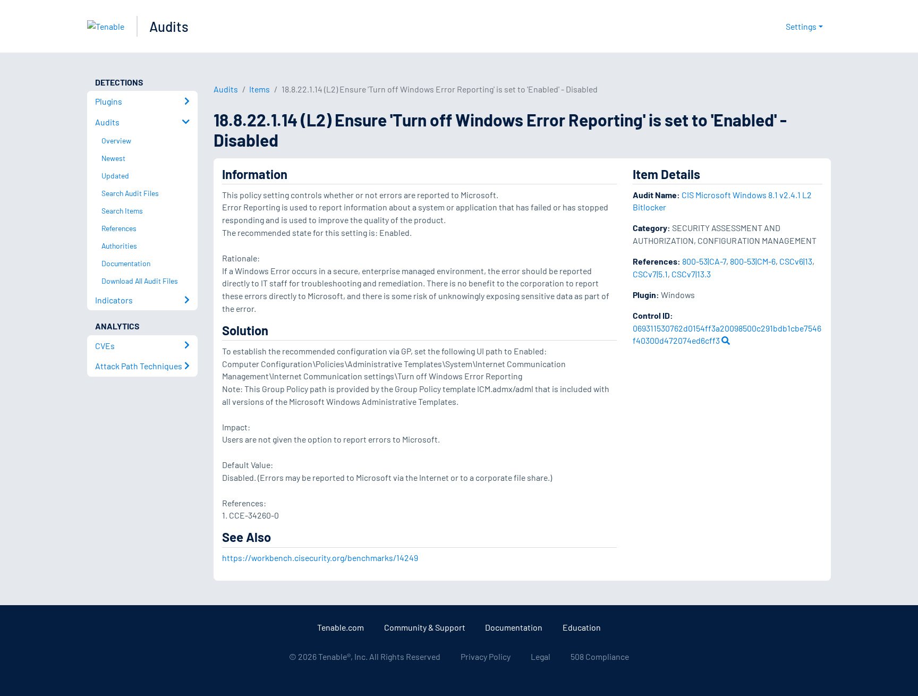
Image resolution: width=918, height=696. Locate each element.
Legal (540, 656)
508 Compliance (600, 656)
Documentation (513, 627)
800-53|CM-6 (753, 261)
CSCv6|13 (795, 261)
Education (582, 627)
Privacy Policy (486, 656)
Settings (801, 26)
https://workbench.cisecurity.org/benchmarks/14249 (320, 558)
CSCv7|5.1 (650, 274)
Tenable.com (340, 627)
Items (259, 89)
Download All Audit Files (139, 280)
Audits (169, 26)
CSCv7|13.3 (691, 274)
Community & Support (424, 627)
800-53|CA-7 (704, 261)
